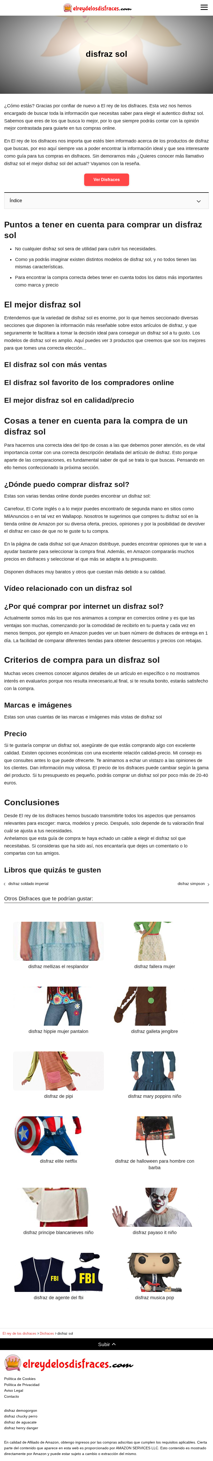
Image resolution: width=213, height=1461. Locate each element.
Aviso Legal (13, 1390)
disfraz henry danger (21, 1428)
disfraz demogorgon (20, 1410)
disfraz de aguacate (20, 1422)
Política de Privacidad (21, 1385)
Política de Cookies (20, 1379)
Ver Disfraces (107, 179)
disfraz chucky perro (20, 1416)
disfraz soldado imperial (28, 883)
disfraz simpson (191, 883)
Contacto (11, 1396)
